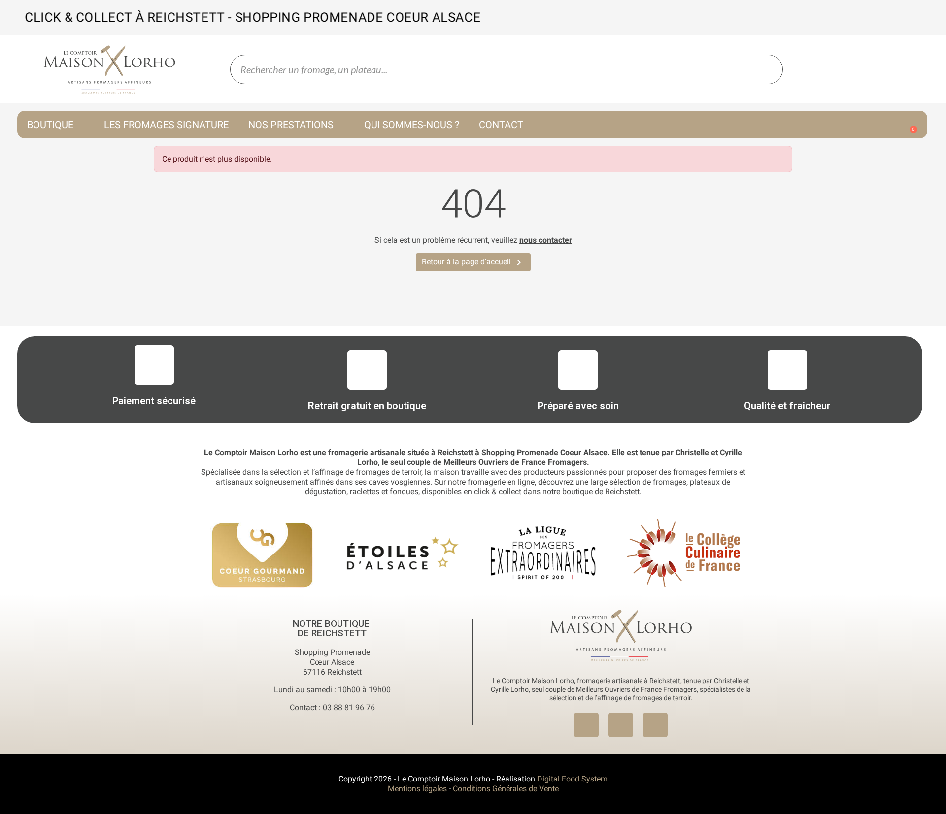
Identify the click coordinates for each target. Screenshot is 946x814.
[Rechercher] (767, 69)
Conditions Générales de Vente (506, 788)
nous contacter (545, 240)
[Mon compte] (858, 125)
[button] (909, 124)
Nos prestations (291, 124)
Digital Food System (572, 778)
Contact (501, 124)
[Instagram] (620, 725)
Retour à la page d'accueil (473, 262)
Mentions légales (417, 788)
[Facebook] (586, 725)
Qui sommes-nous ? (411, 124)
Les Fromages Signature (166, 124)
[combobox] (484, 69)
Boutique (50, 124)
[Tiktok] (655, 725)
